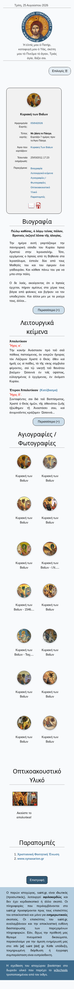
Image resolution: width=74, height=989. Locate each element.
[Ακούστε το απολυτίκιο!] (25, 799)
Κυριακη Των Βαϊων (42, 147)
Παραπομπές (38, 197)
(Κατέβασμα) (48, 390)
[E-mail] (31, 205)
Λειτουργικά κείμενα (42, 173)
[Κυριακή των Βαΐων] (24, 462)
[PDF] (38, 205)
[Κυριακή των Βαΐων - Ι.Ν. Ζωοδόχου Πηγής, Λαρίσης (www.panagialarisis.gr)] (50, 549)
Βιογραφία (36, 168)
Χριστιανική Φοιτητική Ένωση (38, 854)
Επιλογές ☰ (59, 71)
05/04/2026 (37, 123)
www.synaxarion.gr (30, 858)
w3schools (61, 970)
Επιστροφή (37, 880)
